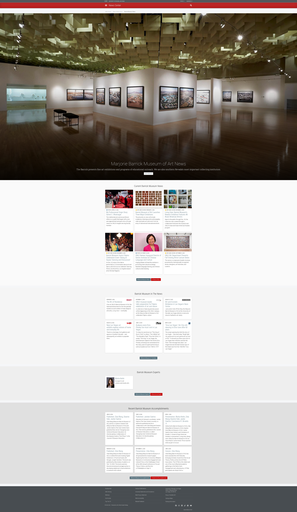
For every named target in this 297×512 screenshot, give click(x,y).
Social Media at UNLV (188, 509)
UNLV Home (108, 11)
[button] (106, 5)
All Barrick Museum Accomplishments (140, 477)
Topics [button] (182, 1)
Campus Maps (169, 498)
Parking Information (170, 501)
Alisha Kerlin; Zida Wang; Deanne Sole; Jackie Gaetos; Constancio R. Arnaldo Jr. (178, 428)
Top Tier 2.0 (108, 501)
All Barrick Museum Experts (142, 394)
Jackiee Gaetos (148, 428)
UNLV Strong (108, 491)
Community (108, 498)
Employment (108, 488)
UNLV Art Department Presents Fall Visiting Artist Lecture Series (178, 253)
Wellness (107, 495)
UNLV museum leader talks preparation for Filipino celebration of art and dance (148, 308)
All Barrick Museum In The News (148, 358)
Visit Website (148, 173)
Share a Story (156, 279)
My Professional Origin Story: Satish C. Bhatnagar (119, 210)
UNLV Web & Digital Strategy (122, 505)
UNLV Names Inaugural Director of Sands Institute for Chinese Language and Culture (148, 253)
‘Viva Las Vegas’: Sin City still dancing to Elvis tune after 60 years (178, 337)
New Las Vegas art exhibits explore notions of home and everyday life (119, 337)
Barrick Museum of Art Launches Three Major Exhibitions (148, 210)
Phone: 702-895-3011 (171, 495)
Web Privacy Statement (141, 495)
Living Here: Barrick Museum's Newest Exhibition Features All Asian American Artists (178, 210)
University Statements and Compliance (144, 491)
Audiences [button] (189, 1)
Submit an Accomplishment (159, 477)
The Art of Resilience (119, 308)
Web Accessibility (139, 498)
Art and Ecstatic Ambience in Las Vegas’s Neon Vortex (178, 308)
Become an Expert (156, 394)
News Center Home (117, 11)
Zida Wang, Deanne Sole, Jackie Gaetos (119, 428)
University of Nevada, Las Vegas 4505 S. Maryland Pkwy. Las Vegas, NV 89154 (173, 490)
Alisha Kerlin (119, 382)
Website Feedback (139, 501)
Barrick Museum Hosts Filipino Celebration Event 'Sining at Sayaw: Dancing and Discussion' (119, 253)
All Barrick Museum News (143, 279)
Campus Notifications (140, 488)
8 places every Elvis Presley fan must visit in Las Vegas (148, 337)
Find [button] (191, 5)
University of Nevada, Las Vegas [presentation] (116, 1)
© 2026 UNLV (108, 505)
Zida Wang (119, 460)
